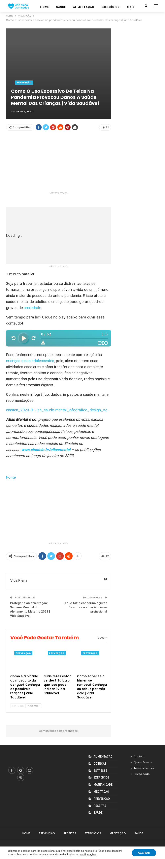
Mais (130, 7)
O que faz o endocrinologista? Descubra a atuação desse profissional (85, 607)
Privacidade (142, 774)
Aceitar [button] (144, 852)
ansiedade (32, 307)
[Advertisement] (58, 162)
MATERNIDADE (103, 784)
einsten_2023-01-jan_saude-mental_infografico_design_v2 (56, 410)
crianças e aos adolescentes (30, 360)
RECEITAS (100, 805)
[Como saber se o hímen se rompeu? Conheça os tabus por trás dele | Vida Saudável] (92, 661)
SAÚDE (61, 7)
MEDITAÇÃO (101, 791)
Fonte (11, 477)
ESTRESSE (100, 770)
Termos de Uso (144, 768)
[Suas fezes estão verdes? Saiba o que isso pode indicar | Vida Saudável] (58, 661)
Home (44, 7)
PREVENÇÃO (24, 82)
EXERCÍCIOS (111, 7)
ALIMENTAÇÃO (83, 7)
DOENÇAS (100, 763)
